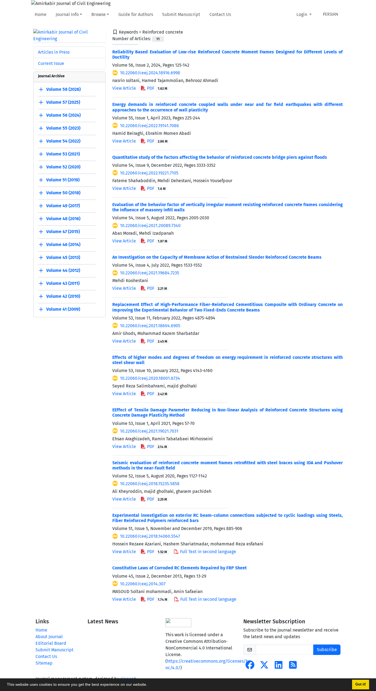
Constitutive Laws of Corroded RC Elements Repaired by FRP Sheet (179, 567)
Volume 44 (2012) (63, 270)
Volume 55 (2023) (63, 128)
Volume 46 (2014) (63, 244)
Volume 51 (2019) (63, 179)
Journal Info (67, 14)
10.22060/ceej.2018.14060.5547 (150, 536)
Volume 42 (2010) (63, 296)
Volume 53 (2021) (63, 154)
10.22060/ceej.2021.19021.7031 (149, 431)
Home (41, 14)
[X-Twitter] (264, 666)
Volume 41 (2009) (63, 309)
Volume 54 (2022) (63, 141)
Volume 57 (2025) (63, 102)
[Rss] (292, 666)
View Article (124, 88)
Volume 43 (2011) (63, 283)
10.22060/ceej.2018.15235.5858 (149, 483)
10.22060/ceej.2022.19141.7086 (149, 125)
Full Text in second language (207, 551)
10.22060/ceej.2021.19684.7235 (149, 272)
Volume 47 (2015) (63, 231)
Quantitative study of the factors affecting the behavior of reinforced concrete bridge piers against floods (219, 157)
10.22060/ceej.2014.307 (142, 583)
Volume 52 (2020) (63, 167)
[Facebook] (250, 666)
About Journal (49, 636)
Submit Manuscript (181, 14)
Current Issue (51, 63)
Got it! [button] (360, 684)
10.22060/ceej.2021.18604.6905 (150, 325)
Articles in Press (54, 52)
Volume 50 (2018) (63, 192)
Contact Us (220, 14)
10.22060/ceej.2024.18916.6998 (150, 72)
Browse (98, 14)
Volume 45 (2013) (63, 257)
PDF (156, 88)
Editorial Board (51, 643)
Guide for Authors (135, 14)
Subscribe (327, 649)
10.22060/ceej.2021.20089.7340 (150, 225)
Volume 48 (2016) (63, 218)
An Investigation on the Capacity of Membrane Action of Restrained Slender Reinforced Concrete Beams (216, 257)
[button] (149, 685)
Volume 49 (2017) (63, 205)
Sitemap (44, 663)
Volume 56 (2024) (63, 115)
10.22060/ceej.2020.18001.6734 (150, 378)
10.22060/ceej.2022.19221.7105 (149, 173)
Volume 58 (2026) (63, 89)
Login (302, 14)
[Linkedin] (278, 666)
